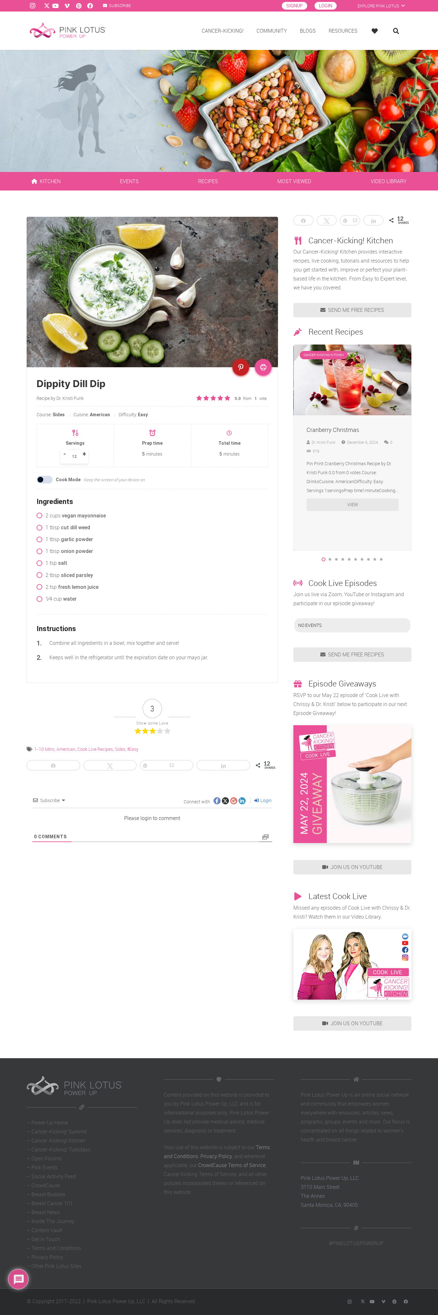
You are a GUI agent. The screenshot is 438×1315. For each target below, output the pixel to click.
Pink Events (44, 1167)
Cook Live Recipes (95, 749)
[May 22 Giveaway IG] (352, 784)
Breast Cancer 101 (52, 1203)
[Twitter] (44, 6)
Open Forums (46, 1158)
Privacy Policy (47, 1257)
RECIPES (208, 181)
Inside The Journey (52, 1221)
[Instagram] (32, 6)
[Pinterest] (78, 6)
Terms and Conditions (56, 1248)
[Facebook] (90, 6)
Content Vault (46, 1230)
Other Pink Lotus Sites (56, 1266)
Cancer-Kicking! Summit (59, 1131)
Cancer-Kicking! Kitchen (58, 1140)
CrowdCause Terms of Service (231, 1165)
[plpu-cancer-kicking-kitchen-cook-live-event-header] (352, 964)
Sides (120, 749)
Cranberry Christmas (333, 430)
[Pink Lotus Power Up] (68, 31)
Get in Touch (45, 1239)
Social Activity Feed (53, 1176)
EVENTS (129, 181)
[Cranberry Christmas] (353, 349)
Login (265, 800)
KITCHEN (50, 181)
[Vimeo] (67, 6)
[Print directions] (263, 367)
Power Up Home (49, 1122)
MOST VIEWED (294, 181)
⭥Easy (133, 749)
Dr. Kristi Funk (323, 442)
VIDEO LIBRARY (389, 181)
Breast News (45, 1212)
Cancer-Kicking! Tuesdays (60, 1149)
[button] (323, 559)
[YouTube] (55, 6)
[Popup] (376, 31)
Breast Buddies (48, 1194)
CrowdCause (45, 1185)
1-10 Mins (44, 749)
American (65, 749)
